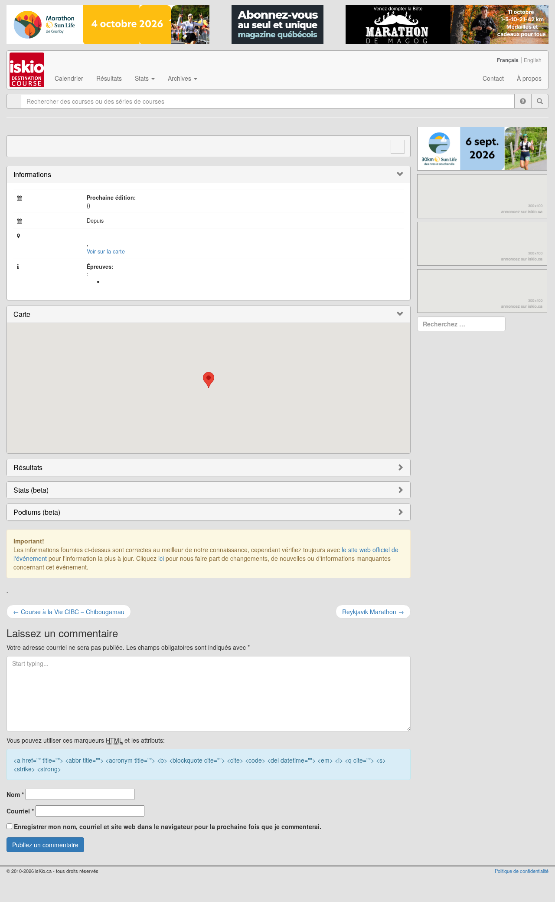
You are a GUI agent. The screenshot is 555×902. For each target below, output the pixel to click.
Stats (142, 78)
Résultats (109, 78)
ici (161, 558)
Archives (180, 78)
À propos (529, 78)
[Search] (539, 101)
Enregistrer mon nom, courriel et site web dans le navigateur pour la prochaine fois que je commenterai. (167, 826)
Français (508, 60)
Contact (493, 78)
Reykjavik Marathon (373, 611)
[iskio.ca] (27, 61)
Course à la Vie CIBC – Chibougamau (68, 611)
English (533, 59)
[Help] (523, 101)
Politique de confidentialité (521, 870)
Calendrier (69, 78)
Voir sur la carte (106, 251)
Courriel (20, 811)
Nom (15, 794)
